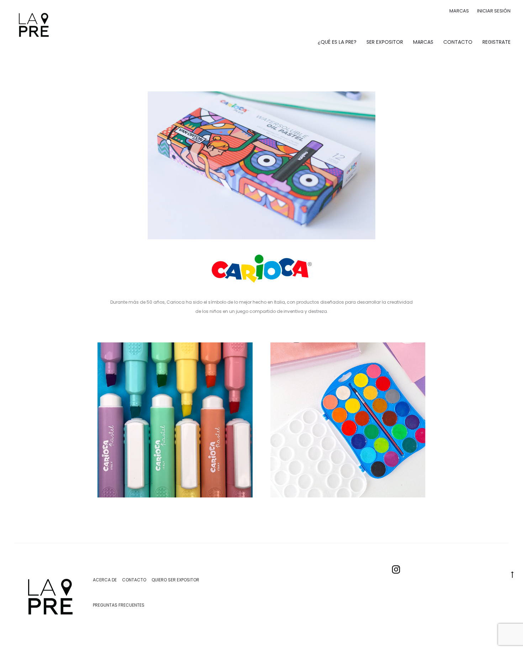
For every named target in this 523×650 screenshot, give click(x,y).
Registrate (496, 42)
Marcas (459, 10)
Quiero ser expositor (175, 580)
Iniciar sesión (494, 10)
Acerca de (105, 580)
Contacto (457, 42)
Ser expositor (384, 42)
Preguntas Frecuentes (118, 605)
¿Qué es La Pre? (337, 42)
